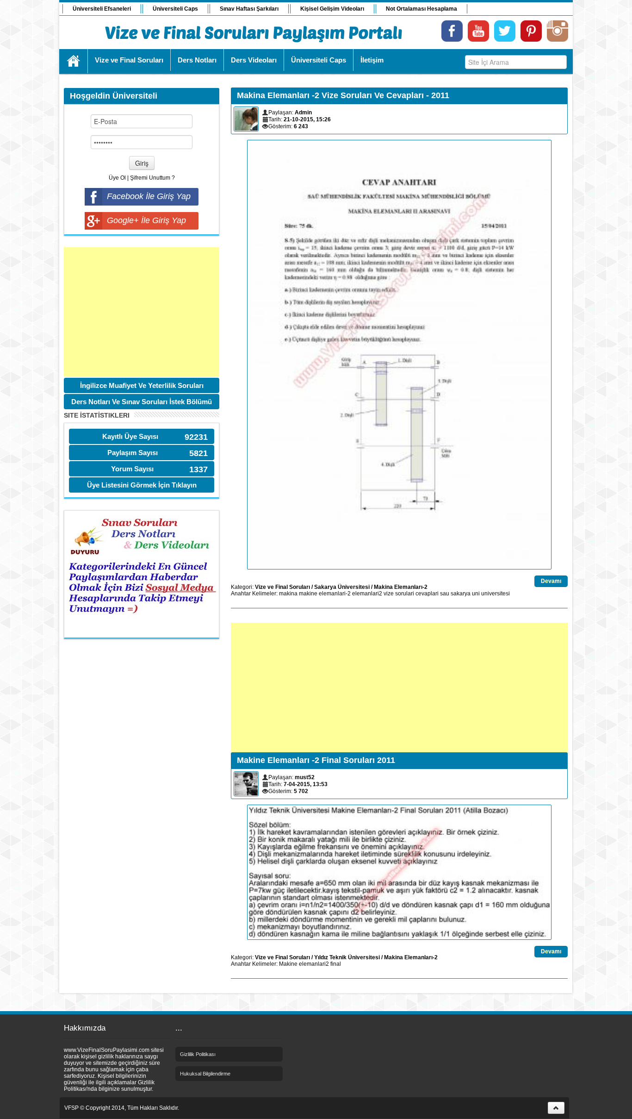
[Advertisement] (141, 312)
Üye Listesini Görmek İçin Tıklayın (142, 485)
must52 (305, 777)
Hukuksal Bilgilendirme (205, 1073)
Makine (288, 964)
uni (476, 593)
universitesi (495, 593)
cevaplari (427, 593)
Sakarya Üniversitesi (342, 587)
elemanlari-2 (335, 593)
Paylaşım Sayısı (132, 452)
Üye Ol (117, 178)
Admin (303, 112)
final (335, 964)
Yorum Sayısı (132, 469)
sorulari (404, 593)
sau (444, 593)
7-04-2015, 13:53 (306, 784)
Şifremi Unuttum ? (152, 178)
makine (308, 593)
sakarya (461, 593)
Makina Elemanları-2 (401, 587)
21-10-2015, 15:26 (307, 119)
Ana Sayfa (74, 61)
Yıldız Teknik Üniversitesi (347, 957)
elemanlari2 (367, 593)
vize (389, 593)
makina (288, 593)
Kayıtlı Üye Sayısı (130, 436)
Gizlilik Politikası (198, 1054)
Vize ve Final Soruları (282, 587)
